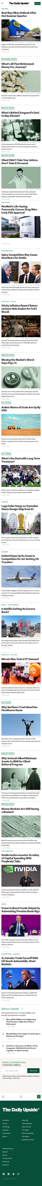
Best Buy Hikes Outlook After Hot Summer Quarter (18, 14)
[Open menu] (3, 3)
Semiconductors (7, 250)
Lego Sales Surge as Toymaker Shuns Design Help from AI (19, 507)
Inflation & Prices (8, 301)
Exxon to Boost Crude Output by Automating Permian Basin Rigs (20, 909)
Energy (3, 904)
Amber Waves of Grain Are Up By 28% (20, 408)
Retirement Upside (9, 59)
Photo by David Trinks (27, 838)
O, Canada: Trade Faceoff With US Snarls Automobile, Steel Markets (19, 961)
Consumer (4, 8)
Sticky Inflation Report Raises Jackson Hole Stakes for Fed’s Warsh (19, 308)
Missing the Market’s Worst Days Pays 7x (17, 361)
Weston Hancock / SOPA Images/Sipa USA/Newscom (29, 42)
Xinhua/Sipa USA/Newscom (34, 990)
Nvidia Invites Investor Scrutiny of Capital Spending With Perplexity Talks (20, 858)
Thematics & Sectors (9, 654)
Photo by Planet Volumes (27, 93)
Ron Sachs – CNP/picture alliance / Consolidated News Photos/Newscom (23, 285)
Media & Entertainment (10, 604)
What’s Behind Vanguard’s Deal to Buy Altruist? (20, 114)
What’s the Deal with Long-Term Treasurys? (20, 460)
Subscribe (33, 1070)
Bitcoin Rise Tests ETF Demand (20, 659)
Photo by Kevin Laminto (27, 338)
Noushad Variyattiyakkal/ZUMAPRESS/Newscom (30, 937)
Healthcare (5, 202)
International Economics (10, 954)
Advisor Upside (8, 108)
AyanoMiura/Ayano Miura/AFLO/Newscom (31, 535)
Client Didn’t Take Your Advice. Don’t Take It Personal (19, 161)
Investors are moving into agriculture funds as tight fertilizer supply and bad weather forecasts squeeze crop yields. (19, 441)
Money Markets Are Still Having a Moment (20, 810)
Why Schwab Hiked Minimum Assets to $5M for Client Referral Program (18, 761)
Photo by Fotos (29, 189)
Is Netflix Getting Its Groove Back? (18, 610)
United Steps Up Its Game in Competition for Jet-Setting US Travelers (20, 559)
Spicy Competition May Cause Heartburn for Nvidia (19, 256)
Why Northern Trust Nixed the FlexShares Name (19, 708)
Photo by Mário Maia (28, 736)
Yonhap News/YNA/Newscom (34, 887)
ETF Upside (6, 402)
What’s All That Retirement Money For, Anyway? (17, 65)
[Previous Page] (3, 1096)
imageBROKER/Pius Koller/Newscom (32, 588)
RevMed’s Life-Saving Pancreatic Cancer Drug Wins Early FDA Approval (19, 209)
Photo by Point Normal (27, 389)
